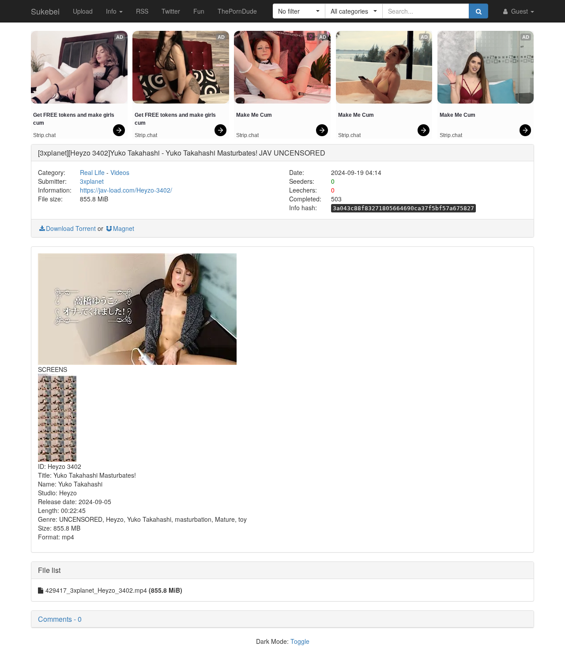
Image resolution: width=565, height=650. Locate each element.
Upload (83, 11)
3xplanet (92, 181)
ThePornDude (237, 11)
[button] (299, 11)
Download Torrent (71, 228)
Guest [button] (519, 11)
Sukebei (45, 11)
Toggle (299, 641)
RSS (142, 11)
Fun (198, 11)
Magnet (123, 228)
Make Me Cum (254, 115)
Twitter (171, 11)
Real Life (92, 172)
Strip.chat (44, 135)
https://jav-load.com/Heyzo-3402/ (126, 190)
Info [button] (112, 11)
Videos (119, 172)
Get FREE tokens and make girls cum (74, 119)
